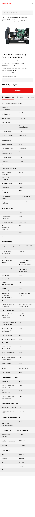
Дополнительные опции (9, 76)
